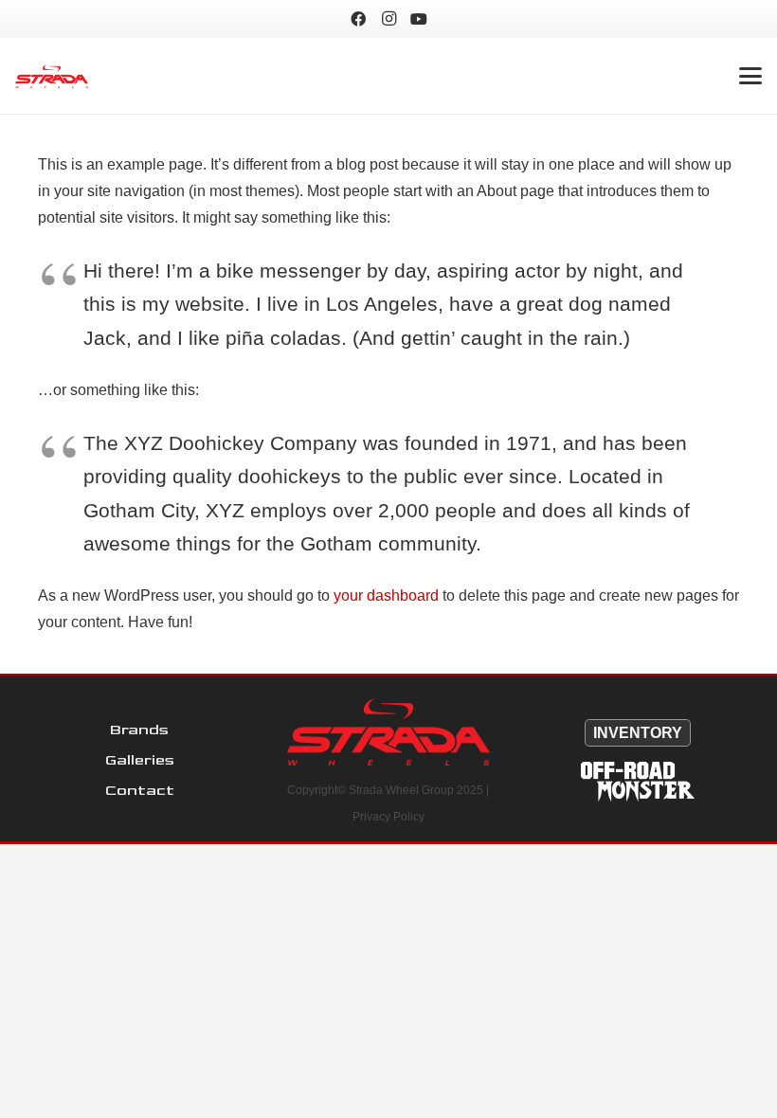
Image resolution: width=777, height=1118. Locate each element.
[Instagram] (388, 19)
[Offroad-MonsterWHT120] (637, 782)
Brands (139, 730)
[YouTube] (419, 19)
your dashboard (386, 595)
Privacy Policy (388, 816)
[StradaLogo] (51, 76)
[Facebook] (358, 19)
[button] (750, 75)
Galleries (139, 760)
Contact (139, 791)
